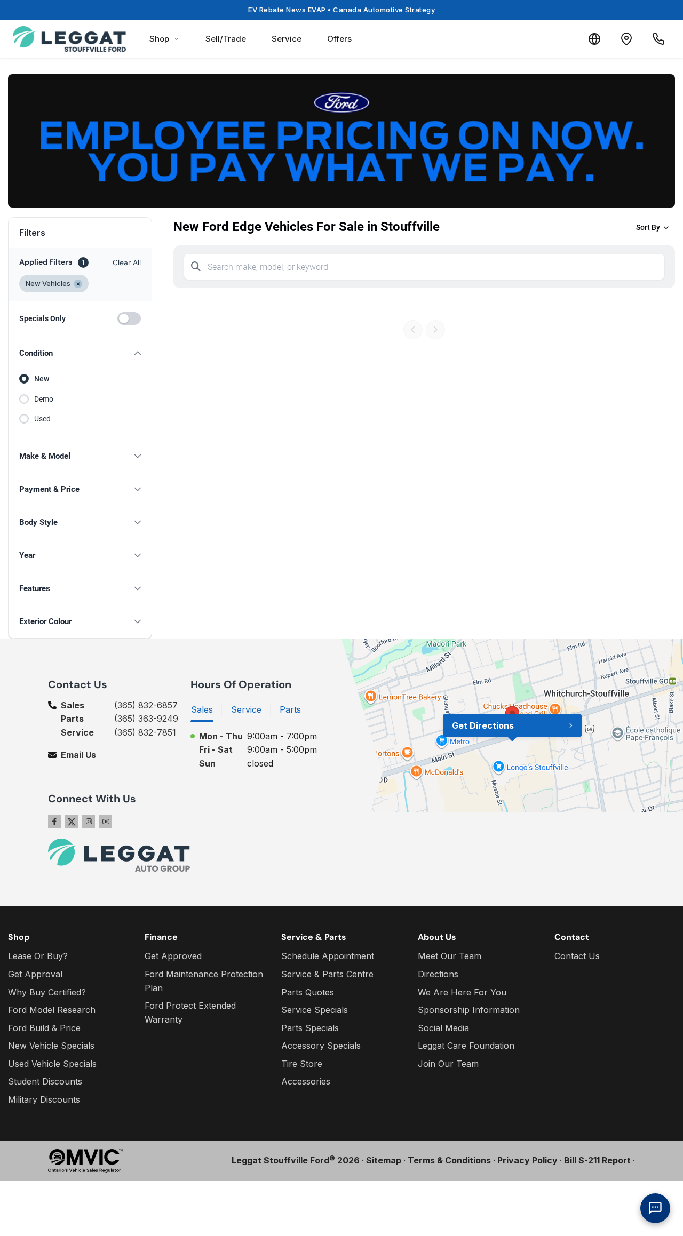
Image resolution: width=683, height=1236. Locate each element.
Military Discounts (44, 1099)
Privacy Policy (527, 1160)
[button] (80, 353)
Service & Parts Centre (327, 974)
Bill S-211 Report (597, 1160)
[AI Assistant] (655, 1208)
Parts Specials (310, 1028)
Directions (438, 974)
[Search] (196, 267)
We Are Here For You (462, 992)
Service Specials (314, 1009)
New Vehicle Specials (51, 1045)
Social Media (443, 1028)
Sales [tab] (202, 709)
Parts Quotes (307, 992)
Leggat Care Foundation (466, 1045)
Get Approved (173, 956)
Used (42, 418)
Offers (339, 39)
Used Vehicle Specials (52, 1063)
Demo (43, 399)
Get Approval (35, 974)
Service (286, 39)
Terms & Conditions (449, 1160)
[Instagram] (88, 821)
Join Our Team (448, 1063)
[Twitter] (71, 821)
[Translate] (594, 39)
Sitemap (383, 1160)
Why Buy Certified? (47, 992)
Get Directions (483, 725)
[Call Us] (658, 39)
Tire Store (301, 1063)
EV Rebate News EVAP (341, 9)
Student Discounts (45, 1081)
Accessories (305, 1081)
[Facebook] (54, 821)
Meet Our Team (449, 956)
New (41, 378)
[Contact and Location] (626, 39)
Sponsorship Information (469, 1009)
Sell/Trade (225, 39)
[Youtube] (105, 821)
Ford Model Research (52, 1009)
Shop (159, 39)
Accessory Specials (321, 1045)
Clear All (127, 262)
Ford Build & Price (44, 1028)
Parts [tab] (290, 709)
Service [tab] (246, 709)
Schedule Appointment (327, 956)
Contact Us (577, 956)
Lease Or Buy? (38, 956)
